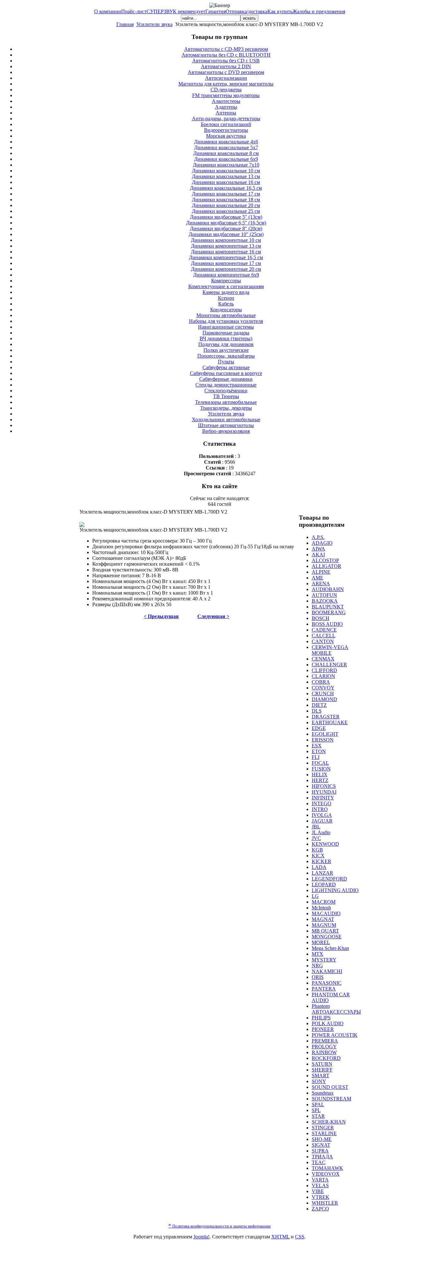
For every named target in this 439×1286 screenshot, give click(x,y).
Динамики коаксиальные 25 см (226, 211)
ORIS (318, 977)
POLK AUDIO (328, 1023)
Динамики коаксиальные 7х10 (226, 165)
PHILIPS (321, 1017)
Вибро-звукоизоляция (226, 431)
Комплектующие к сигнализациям (226, 286)
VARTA (320, 1179)
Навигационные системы (226, 327)
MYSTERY (324, 959)
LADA (319, 867)
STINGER (323, 1127)
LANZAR (322, 873)
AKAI (318, 554)
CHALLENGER (329, 664)
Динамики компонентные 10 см (226, 240)
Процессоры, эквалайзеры (226, 356)
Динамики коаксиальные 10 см (226, 170)
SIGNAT (321, 1145)
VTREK (320, 1197)
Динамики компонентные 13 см (226, 246)
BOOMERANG (329, 612)
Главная (125, 24)
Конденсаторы (226, 309)
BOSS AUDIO (327, 624)
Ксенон (226, 298)
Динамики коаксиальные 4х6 (226, 141)
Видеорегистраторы (226, 130)
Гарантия (215, 11)
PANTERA (324, 988)
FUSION (321, 768)
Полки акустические (226, 350)
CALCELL (324, 635)
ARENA (321, 583)
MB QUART (325, 931)
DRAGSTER (326, 716)
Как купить (279, 11)
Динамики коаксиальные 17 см (226, 193)
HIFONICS (324, 786)
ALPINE (321, 572)
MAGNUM (324, 925)
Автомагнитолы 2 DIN (226, 66)
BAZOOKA (325, 601)
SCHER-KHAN (329, 1122)
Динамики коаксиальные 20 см (226, 205)
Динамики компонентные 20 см (226, 269)
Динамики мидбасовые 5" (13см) (226, 217)
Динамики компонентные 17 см (226, 263)
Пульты (226, 361)
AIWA (318, 549)
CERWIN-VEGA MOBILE (330, 650)
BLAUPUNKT (328, 606)
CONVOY (323, 687)
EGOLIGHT (325, 734)
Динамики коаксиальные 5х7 (226, 147)
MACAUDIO (326, 913)
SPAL (318, 1104)
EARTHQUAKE (330, 722)
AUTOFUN (324, 595)
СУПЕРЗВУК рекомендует (176, 11)
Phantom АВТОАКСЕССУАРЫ (336, 1009)
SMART (320, 1075)
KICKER (321, 861)
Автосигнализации (226, 78)
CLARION (323, 676)
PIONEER (323, 1029)
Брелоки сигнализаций (226, 124)
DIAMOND (324, 699)
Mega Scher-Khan (330, 948)
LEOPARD (324, 884)
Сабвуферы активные (226, 367)
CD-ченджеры (226, 89)
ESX (317, 745)
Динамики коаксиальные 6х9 (226, 159)
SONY (319, 1081)
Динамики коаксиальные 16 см (226, 182)
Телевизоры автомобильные (226, 402)
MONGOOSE (327, 936)
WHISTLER (325, 1203)
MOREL (321, 942)
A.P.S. (318, 537)
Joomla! (201, 1236)
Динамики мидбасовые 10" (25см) (226, 234)
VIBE (318, 1191)
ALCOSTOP (325, 560)
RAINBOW (324, 1052)
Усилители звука (154, 24)
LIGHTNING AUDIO (335, 890)
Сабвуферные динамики (226, 379)
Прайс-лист (134, 11)
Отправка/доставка (246, 11)
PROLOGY (324, 1046)
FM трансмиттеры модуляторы (226, 95)
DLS (317, 711)
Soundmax (323, 1093)
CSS (299, 1236)
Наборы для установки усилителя (226, 321)
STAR (318, 1116)
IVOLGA (322, 815)
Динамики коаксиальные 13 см (226, 176)
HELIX (319, 774)
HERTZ (320, 780)
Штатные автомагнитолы (226, 425)
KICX (318, 855)
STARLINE (324, 1133)
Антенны (226, 112)
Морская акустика (226, 136)
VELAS (320, 1185)
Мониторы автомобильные (226, 315)
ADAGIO (322, 543)
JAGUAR (322, 821)
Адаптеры (226, 107)
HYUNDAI (324, 792)
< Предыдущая (161, 616)
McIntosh (321, 907)
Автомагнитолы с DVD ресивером (226, 72)
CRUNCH (323, 693)
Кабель (226, 303)
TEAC (319, 1162)
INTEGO (321, 803)
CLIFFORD (324, 670)
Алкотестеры (226, 101)
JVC (316, 838)
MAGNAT (323, 919)
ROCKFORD (326, 1058)
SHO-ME (322, 1139)
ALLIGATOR (326, 566)
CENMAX (323, 658)
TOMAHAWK (327, 1168)
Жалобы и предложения (318, 11)
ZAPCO (320, 1208)
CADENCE (324, 630)
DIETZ (319, 705)
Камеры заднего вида (225, 292)
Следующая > (213, 616)
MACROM (324, 902)
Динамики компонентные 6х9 (226, 275)
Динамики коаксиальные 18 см (226, 199)
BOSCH (320, 618)
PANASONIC (327, 983)
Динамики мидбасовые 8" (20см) (226, 228)
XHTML (280, 1236)
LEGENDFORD (329, 878)
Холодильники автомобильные (226, 419)
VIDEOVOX (326, 1174)
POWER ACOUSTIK (335, 1035)
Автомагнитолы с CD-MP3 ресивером (226, 49)
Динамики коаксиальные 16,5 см (226, 188)
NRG (317, 965)
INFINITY (323, 797)
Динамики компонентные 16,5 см (226, 257)
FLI (315, 757)
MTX (317, 954)
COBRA (321, 682)
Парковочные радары (225, 332)
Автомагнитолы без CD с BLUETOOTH (226, 55)
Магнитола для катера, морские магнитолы (225, 84)
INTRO (320, 809)
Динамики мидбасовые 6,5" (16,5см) (226, 222)
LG (315, 896)
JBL (316, 826)
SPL (316, 1110)
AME (317, 577)
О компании (107, 11)
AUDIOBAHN (328, 589)
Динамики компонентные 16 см (226, 251)
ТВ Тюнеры (226, 396)
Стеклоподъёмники (225, 390)
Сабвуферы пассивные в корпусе (226, 373)
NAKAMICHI (327, 971)
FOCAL (320, 763)
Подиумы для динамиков (226, 344)
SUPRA (320, 1151)
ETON (319, 751)
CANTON (323, 641)
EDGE (319, 728)
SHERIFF (322, 1069)
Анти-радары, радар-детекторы (226, 118)
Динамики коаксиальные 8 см (226, 153)
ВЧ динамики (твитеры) (226, 338)
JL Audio (321, 832)
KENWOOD (325, 844)
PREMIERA (325, 1041)
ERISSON (323, 740)
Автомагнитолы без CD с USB (226, 60)
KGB (317, 850)
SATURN (322, 1064)
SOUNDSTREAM (331, 1098)
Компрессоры (226, 280)
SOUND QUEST (330, 1087)
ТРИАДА (322, 1156)
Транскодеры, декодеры (226, 408)
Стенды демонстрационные (225, 385)
